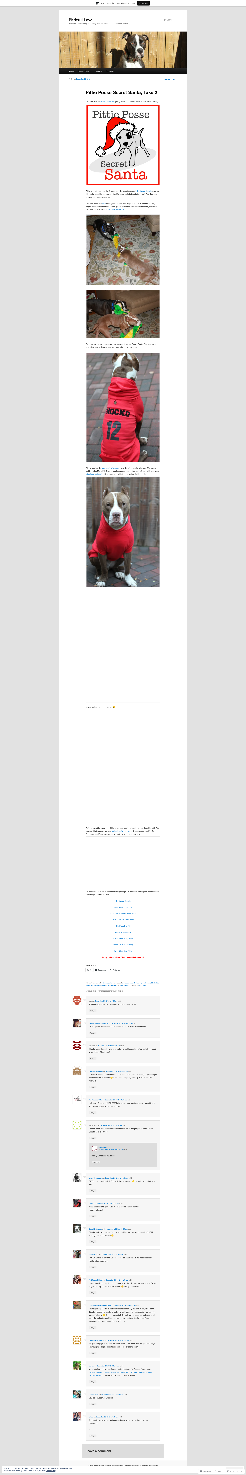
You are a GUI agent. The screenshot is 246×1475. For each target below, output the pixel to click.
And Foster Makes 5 (96, 1280)
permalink (142, 985)
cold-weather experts (110, 467)
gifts (152, 983)
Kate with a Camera (116, 209)
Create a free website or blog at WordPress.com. (106, 1465)
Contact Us (110, 71)
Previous (166, 79)
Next (174, 79)
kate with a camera (96, 1178)
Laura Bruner (94, 1394)
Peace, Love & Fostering (123, 944)
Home (71, 71)
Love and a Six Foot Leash (123, 919)
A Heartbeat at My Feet (123, 938)
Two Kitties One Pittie (123, 951)
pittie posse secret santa (100, 985)
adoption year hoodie (94, 474)
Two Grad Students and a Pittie (123, 913)
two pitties (113, 985)
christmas (126, 983)
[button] (123, 145)
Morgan (91, 1366)
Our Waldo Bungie (144, 191)
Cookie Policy (51, 1470)
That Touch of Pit (123, 926)
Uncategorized (108, 983)
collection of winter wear (121, 831)
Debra (91, 1203)
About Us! (98, 71)
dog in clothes (145, 983)
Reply (92, 1010)
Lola (104, 203)
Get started (143, 3)
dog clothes (134, 983)
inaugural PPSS (107, 101)
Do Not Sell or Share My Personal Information (141, 1465)
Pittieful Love (81, 19)
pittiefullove (124, 985)
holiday (157, 983)
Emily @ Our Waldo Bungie (98, 1023)
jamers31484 (93, 1254)
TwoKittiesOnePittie (96, 1071)
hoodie (88, 985)
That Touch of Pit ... (95, 1100)
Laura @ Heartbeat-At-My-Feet (100, 1305)
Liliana (91, 1417)
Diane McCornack (95, 1229)
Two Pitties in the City (123, 907)
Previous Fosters (84, 71)
